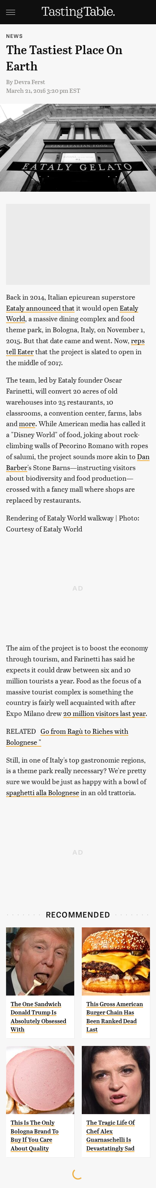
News (14, 35)
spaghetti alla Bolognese (42, 792)
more (27, 423)
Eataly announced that (40, 308)
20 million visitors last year (104, 713)
